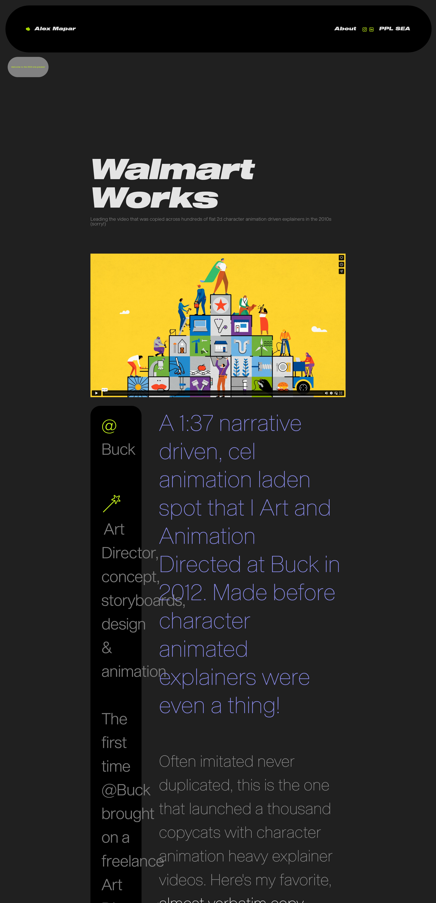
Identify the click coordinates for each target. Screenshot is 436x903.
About (345, 28)
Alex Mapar (55, 28)
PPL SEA (394, 28)
